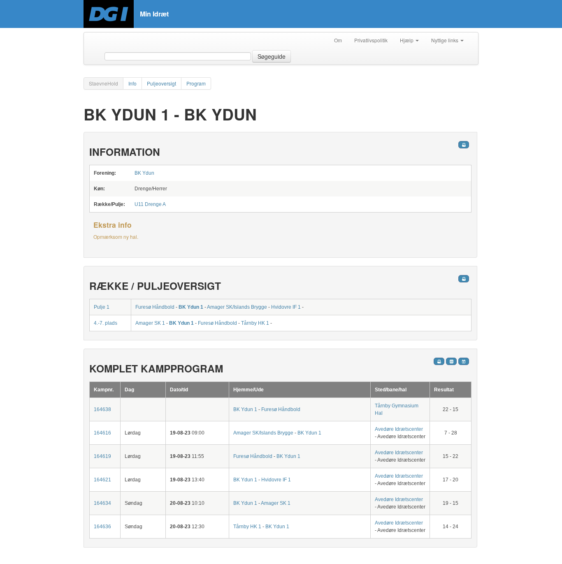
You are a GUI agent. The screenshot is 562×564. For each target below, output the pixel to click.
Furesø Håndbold (154, 307)
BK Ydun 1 (191, 307)
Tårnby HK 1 (255, 323)
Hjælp (407, 40)
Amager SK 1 (150, 323)
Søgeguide (272, 56)
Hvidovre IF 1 (286, 307)
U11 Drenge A (150, 204)
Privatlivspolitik (371, 40)
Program (196, 83)
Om (338, 40)
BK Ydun (144, 173)
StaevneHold (103, 83)
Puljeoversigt (161, 83)
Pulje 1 (101, 307)
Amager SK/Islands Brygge (237, 307)
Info (132, 83)
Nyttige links (445, 40)
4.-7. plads (105, 323)
